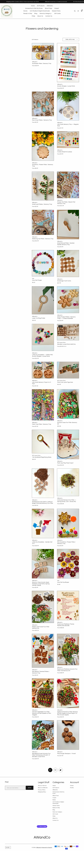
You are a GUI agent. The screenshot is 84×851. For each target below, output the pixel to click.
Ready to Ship (56, 807)
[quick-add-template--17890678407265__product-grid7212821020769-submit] (76, 392)
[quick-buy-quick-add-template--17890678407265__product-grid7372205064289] (76, 681)
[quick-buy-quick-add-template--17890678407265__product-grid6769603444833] (51, 94)
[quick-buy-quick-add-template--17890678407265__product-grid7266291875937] (51, 511)
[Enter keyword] (75, 11)
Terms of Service (42, 785)
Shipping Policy (42, 791)
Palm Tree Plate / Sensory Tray (41, 424)
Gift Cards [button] (57, 13)
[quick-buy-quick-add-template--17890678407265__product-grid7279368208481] (76, 511)
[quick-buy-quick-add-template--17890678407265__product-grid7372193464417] (51, 681)
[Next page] (61, 770)
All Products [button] (40, 5)
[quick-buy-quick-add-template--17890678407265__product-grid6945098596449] (51, 174)
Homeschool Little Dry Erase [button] (34, 8)
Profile (72, 787)
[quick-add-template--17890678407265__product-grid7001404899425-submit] (51, 289)
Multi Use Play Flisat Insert (65, 463)
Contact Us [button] (48, 16)
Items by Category (57, 811)
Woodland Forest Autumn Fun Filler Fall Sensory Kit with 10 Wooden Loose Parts (41, 755)
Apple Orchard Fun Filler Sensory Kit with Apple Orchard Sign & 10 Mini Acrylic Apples (67, 713)
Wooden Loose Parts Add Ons (66, 344)
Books (54, 799)
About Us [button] (40, 16)
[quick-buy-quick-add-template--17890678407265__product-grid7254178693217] (76, 432)
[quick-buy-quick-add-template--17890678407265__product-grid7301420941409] (51, 551)
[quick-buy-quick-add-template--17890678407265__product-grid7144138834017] (51, 364)
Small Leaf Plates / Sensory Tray (42, 204)
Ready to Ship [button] (27, 13)
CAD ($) (7, 847)
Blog (54, 809)
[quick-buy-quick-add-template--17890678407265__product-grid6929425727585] (76, 134)
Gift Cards (55, 814)
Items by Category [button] (45, 13)
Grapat (54, 797)
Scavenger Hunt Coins (64, 280)
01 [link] (50, 770)
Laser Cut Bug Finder (38, 318)
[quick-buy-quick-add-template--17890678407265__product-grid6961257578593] (76, 212)
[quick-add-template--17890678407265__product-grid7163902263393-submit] (76, 364)
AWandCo (55, 789)
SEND (29, 787)
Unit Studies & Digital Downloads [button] (40, 11)
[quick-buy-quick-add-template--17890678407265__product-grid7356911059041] (76, 636)
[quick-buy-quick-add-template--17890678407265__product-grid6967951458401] (51, 252)
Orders (72, 785)
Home (54, 785)
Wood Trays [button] (48, 8)
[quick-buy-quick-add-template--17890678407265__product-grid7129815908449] (51, 326)
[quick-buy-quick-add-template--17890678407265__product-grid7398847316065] (51, 723)
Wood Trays (56, 795)
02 (55, 770)
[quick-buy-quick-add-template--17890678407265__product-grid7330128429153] (51, 593)
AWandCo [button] (50, 5)
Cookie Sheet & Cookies (64, 151)
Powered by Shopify (47, 847)
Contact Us (56, 820)
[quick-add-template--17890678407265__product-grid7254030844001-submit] (51, 432)
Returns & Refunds (43, 787)
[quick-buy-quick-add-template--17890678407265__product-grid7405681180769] (76, 723)
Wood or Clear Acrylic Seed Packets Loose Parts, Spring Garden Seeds (40, 584)
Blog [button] (35, 13)
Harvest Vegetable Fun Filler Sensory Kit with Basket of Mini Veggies (41, 713)
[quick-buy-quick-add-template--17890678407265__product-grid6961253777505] (76, 174)
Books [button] (25, 11)
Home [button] (33, 5)
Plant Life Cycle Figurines (65, 382)
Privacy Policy (41, 789)
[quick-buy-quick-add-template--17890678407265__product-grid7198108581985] (51, 392)
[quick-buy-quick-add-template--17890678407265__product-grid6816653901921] (76, 94)
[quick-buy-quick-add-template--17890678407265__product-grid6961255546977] (51, 212)
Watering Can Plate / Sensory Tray (42, 238)
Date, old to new (70, 39)
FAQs (54, 816)
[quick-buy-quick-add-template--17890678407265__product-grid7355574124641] (51, 636)
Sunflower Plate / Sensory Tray (41, 63)
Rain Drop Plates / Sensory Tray (42, 120)
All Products (56, 787)
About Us (55, 818)
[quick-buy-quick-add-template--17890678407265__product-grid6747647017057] (76, 45)
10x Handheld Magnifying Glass (41, 457)
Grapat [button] (56, 8)
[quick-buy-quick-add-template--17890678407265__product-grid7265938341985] (51, 471)
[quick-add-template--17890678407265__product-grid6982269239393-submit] (76, 252)
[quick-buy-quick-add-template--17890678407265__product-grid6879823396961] (51, 134)
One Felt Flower (37, 280)
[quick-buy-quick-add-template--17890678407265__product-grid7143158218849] (76, 326)
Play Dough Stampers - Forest (66, 753)
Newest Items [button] (56, 11)
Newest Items (56, 805)
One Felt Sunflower (63, 582)
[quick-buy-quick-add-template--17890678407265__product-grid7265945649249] (76, 471)
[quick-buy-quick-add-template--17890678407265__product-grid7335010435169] (76, 593)
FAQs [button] (33, 16)
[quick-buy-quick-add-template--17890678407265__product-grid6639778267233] (51, 45)
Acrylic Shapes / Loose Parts (66, 86)
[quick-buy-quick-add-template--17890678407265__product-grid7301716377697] (76, 551)
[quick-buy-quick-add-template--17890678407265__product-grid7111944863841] (76, 289)
